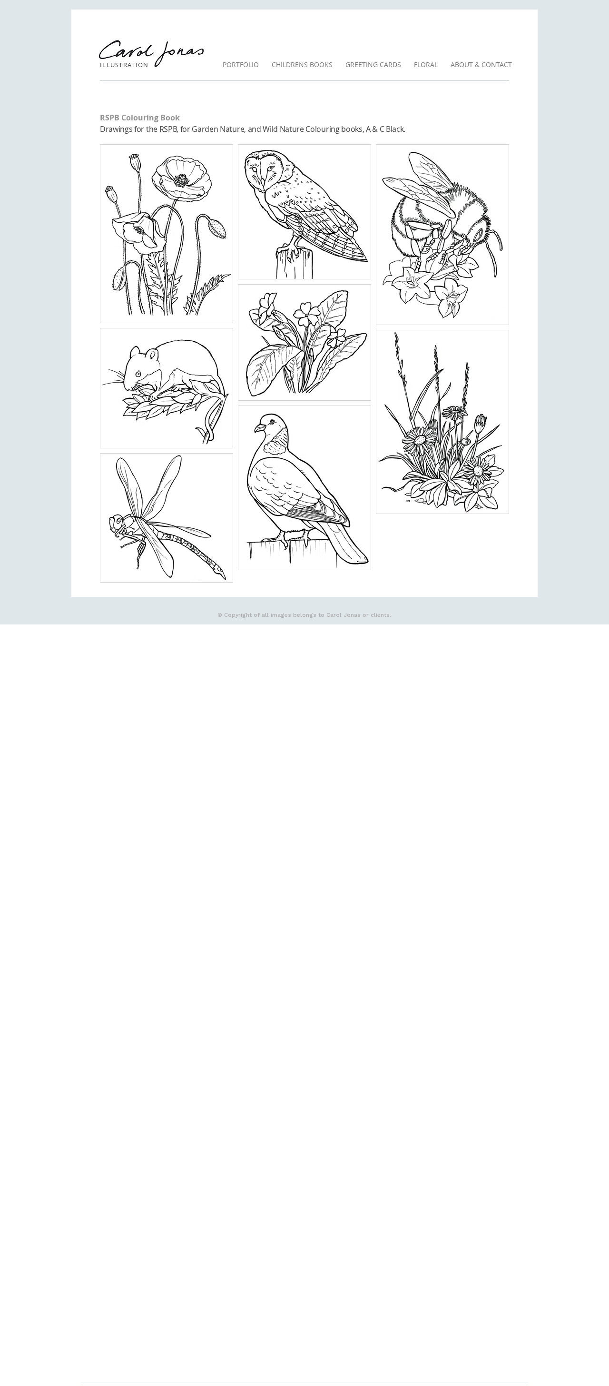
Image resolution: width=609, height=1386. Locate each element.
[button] (302, 64)
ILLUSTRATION (124, 64)
